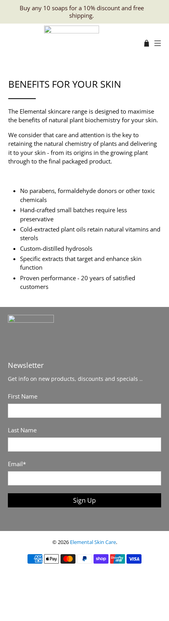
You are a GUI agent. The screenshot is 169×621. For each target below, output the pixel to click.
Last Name (22, 430)
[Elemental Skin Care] (71, 43)
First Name (22, 396)
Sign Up (84, 500)
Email (17, 464)
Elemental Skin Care (93, 542)
